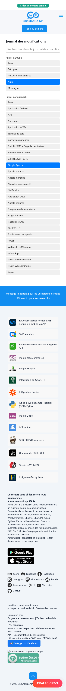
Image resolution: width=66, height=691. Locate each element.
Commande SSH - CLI (31, 453)
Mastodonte (37, 579)
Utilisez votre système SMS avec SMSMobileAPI (33, 638)
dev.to (16, 573)
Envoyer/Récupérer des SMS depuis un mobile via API (35, 322)
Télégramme (20, 585)
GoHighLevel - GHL (18, 159)
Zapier (11, 272)
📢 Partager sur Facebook (24, 643)
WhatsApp (13, 253)
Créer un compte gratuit (34, 5)
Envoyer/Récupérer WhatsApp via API (38, 346)
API (10, 115)
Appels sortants (16, 203)
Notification (13, 190)
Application (13, 121)
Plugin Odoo (26, 415)
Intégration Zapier (29, 392)
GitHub (17, 590)
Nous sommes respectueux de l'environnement (31, 628)
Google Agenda (15, 165)
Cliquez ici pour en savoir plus (33, 298)
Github (17, 631)
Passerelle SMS (16, 222)
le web (11, 240)
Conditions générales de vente (23, 605)
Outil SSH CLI (15, 228)
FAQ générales (15, 625)
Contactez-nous (16, 615)
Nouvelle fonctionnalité (19, 75)
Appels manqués (16, 177)
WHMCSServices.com (19, 259)
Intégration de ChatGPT (32, 379)
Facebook (48, 573)
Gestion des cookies (46, 608)
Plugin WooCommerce (19, 266)
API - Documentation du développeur (26, 635)
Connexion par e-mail (18, 140)
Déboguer (13, 69)
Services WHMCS (29, 465)
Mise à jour (13, 88)
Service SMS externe (19, 152)
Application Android (17, 108)
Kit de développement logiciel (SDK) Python (35, 404)
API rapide (25, 427)
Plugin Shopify (15, 215)
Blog (10, 631)
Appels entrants (16, 171)
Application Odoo (16, 196)
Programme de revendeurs (21, 209)
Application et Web (17, 127)
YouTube (47, 585)
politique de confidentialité (21, 608)
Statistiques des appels (20, 234)
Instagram (18, 579)
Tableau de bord (34, 28)
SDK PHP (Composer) (31, 440)
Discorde (31, 573)
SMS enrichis (26, 334)
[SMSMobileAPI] (33, 16)
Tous (10, 63)
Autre (10, 82)
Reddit (54, 579)
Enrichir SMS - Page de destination (26, 146)
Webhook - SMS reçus (19, 247)
